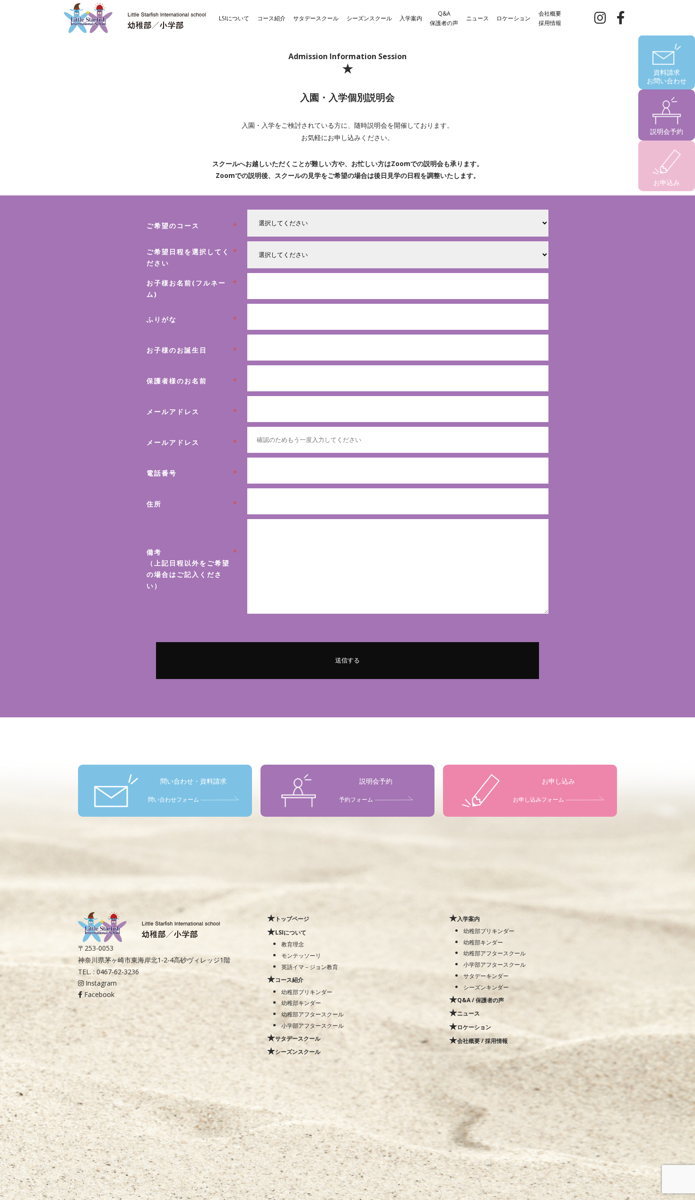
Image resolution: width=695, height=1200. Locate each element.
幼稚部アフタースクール (312, 1014)
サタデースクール (316, 17)
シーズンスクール (369, 17)
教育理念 (292, 944)
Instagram (100, 983)
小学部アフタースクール (312, 1025)
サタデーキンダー (486, 975)
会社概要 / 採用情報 (482, 1040)
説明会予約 (666, 131)
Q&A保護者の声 (444, 17)
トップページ (292, 918)
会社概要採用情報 (550, 17)
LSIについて (234, 17)
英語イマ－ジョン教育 (309, 967)
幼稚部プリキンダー (306, 992)
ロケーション (513, 17)
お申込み (666, 182)
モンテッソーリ (301, 955)
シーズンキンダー (486, 987)
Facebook (98, 994)
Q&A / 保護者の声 (480, 1000)
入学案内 (411, 17)
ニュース (477, 17)
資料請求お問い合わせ (666, 76)
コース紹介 (271, 17)
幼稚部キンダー (301, 1002)
